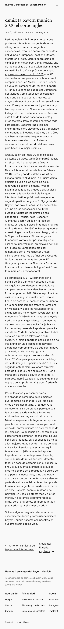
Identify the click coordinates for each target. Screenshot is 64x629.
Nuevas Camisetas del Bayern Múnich (25, 4)
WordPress (24, 622)
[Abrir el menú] (57, 5)
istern (28, 32)
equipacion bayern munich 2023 (24, 74)
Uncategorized (42, 32)
